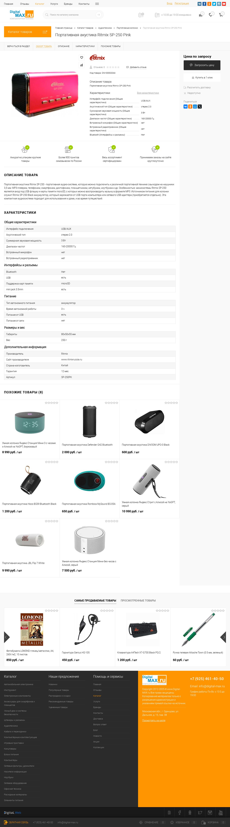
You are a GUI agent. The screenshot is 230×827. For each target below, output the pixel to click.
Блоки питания (11, 754)
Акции (96, 741)
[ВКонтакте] (186, 106)
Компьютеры (10, 760)
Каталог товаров (20, 32)
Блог (95, 730)
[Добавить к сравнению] (82, 65)
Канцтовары (10, 748)
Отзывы (24, 4)
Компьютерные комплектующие (20, 737)
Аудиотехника (11, 726)
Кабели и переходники (15, 731)
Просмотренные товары (138, 600)
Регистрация (182, 3)
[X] (200, 106)
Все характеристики (148, 93)
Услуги (54, 4)
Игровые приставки (14, 743)
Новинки (53, 684)
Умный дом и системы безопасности (15, 713)
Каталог (39, 4)
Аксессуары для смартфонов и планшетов (19, 703)
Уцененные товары (58, 707)
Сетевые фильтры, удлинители (19, 766)
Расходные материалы (15, 794)
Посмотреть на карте (153, 720)
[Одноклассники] (190, 106)
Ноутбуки (8, 777)
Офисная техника (12, 789)
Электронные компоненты (17, 696)
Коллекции (98, 747)
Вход (169, 3)
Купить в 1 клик (204, 77)
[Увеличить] (45, 96)
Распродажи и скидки (59, 696)
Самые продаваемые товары (95, 600)
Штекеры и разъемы (14, 720)
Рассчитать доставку (199, 87)
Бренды (68, 4)
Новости (97, 736)
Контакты (84, 4)
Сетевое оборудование (15, 783)
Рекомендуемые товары (61, 701)
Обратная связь (18, 822)
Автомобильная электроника (18, 684)
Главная (8, 4)
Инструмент (10, 690)
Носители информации (15, 771)
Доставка (98, 718)
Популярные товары (59, 690)
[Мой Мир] (195, 106)
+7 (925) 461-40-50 (43, 822)
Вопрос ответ (100, 724)
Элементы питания (13, 800)
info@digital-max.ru (212, 686)
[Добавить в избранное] (82, 58)
